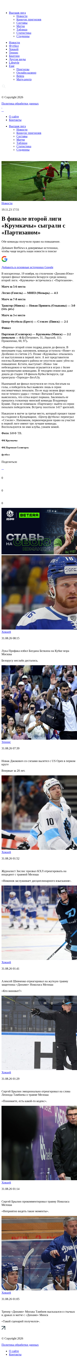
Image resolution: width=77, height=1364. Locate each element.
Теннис (13, 52)
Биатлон (14, 55)
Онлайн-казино (26, 72)
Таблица (21, 29)
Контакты (15, 119)
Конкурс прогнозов (28, 19)
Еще (11, 66)
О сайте (14, 116)
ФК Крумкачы (9, 440)
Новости (21, 16)
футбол (5, 454)
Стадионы (23, 36)
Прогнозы (22, 69)
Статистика (23, 32)
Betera (20, 76)
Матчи (20, 26)
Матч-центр (24, 79)
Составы (21, 22)
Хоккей (14, 49)
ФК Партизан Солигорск (15, 447)
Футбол (14, 45)
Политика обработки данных (20, 103)
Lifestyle (14, 62)
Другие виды (17, 59)
